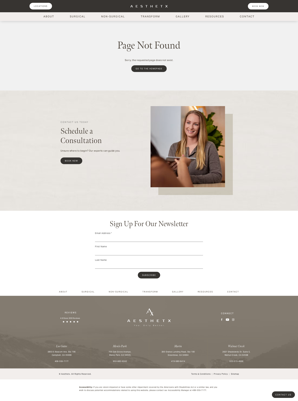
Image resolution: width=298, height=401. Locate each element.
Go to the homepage (149, 68)
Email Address (103, 233)
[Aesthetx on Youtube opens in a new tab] (227, 320)
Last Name (101, 260)
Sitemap (235, 374)
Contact (247, 16)
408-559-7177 (199, 390)
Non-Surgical (113, 16)
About (48, 16)
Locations (41, 6)
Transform (150, 16)
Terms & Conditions (201, 374)
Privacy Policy (221, 374)
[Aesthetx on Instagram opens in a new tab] (233, 320)
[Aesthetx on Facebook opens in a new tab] (222, 320)
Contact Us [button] (283, 395)
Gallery (183, 16)
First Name (101, 246)
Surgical (78, 16)
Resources (214, 16)
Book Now (258, 6)
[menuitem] (222, 320)
